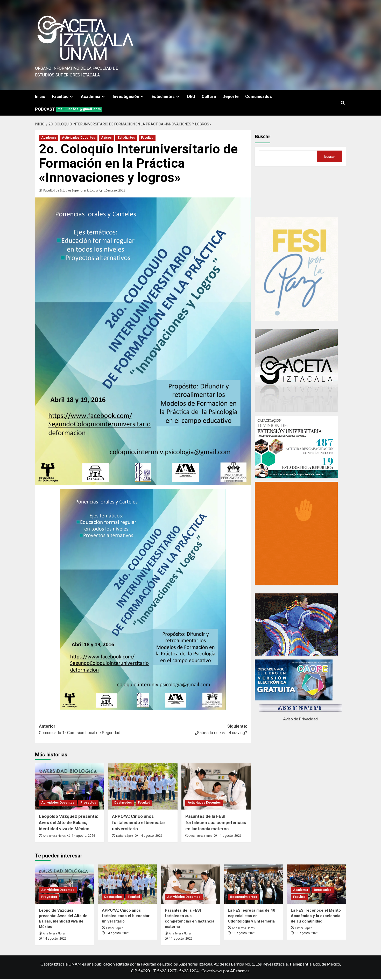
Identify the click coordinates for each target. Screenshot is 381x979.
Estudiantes (163, 96)
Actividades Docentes (78, 137)
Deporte (230, 96)
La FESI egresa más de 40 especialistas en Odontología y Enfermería (251, 916)
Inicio (40, 96)
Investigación (126, 96)
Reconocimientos (243, 897)
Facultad (60, 96)
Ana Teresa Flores (54, 836)
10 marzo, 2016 (114, 190)
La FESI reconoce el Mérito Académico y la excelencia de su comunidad (316, 916)
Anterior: (79, 729)
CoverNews (211, 970)
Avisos (106, 137)
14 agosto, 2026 (83, 836)
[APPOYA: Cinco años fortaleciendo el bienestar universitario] (142, 786)
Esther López (124, 836)
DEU (191, 96)
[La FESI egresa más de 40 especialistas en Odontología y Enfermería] (253, 884)
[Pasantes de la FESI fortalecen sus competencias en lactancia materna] (216, 786)
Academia (90, 96)
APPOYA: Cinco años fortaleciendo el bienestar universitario (138, 822)
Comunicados (258, 96)
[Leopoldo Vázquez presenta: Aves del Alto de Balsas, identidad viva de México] (69, 786)
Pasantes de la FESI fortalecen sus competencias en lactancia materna (215, 822)
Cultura (209, 96)
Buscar (262, 136)
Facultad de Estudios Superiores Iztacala (70, 190)
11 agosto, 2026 (230, 836)
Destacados (123, 802)
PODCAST (68, 109)
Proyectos (88, 802)
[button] (343, 102)
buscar (329, 156)
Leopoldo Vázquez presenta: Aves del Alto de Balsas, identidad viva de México (68, 822)
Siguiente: (221, 729)
